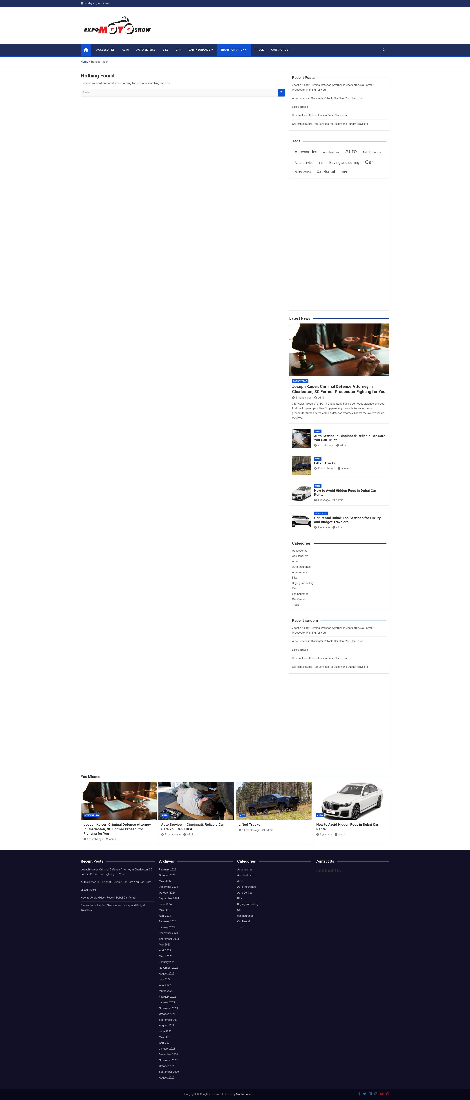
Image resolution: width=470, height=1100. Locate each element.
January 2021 (167, 1048)
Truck (259, 49)
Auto (125, 49)
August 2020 (166, 1077)
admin (321, 397)
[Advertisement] (324, 251)
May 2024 (165, 910)
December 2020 (168, 1054)
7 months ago (326, 445)
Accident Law (331, 152)
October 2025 (167, 875)
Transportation (232, 49)
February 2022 (167, 996)
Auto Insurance (372, 152)
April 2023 (165, 950)
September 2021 (169, 1019)
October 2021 (167, 1014)
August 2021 (166, 1025)
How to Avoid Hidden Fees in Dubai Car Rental (319, 115)
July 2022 (164, 979)
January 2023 (167, 962)
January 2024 (167, 927)
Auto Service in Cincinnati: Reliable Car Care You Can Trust (327, 98)
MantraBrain (243, 1094)
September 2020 (169, 1071)
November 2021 (168, 1008)
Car (178, 49)
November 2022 (168, 967)
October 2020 (167, 1066)
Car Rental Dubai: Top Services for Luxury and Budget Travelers (330, 124)
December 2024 (168, 886)
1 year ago (324, 500)
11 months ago (326, 468)
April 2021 (165, 1043)
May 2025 (165, 881)
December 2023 (168, 933)
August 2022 (166, 973)
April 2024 (165, 915)
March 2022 (166, 990)
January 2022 (167, 1002)
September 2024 (169, 898)
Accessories (105, 49)
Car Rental (326, 171)
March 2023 (166, 956)
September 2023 (169, 939)
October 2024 (167, 892)
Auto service (145, 49)
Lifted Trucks (300, 106)
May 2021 (165, 1037)
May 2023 (165, 944)
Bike (165, 49)
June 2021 (165, 1031)
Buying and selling (344, 162)
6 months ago (304, 397)
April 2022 (165, 985)
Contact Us (279, 49)
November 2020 (168, 1060)
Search (281, 93)
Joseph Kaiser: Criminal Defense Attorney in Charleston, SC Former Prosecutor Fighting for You (117, 829)
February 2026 (167, 869)
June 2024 (165, 904)
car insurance (199, 49)
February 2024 (167, 921)
